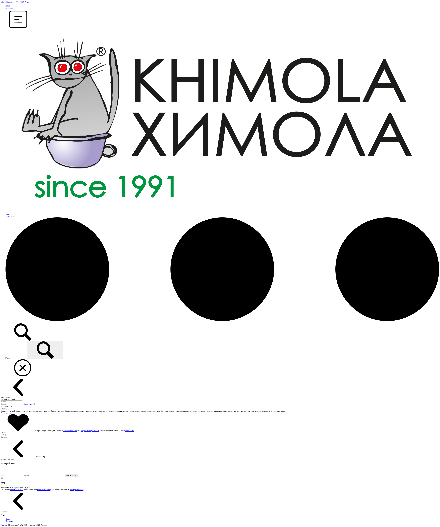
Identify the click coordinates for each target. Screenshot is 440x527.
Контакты (9, 8)
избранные (129, 431)
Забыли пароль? (29, 404)
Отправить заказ (72, 475)
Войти (4, 409)
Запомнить (8, 406)
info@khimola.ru (7, 2)
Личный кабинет (70, 431)
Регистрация (6, 413)
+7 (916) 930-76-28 (22, 2)
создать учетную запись (90, 431)
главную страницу (77, 490)
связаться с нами (16, 490)
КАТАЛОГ (10, 216)
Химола (4, 525)
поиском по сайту (44, 490)
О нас (8, 6)
